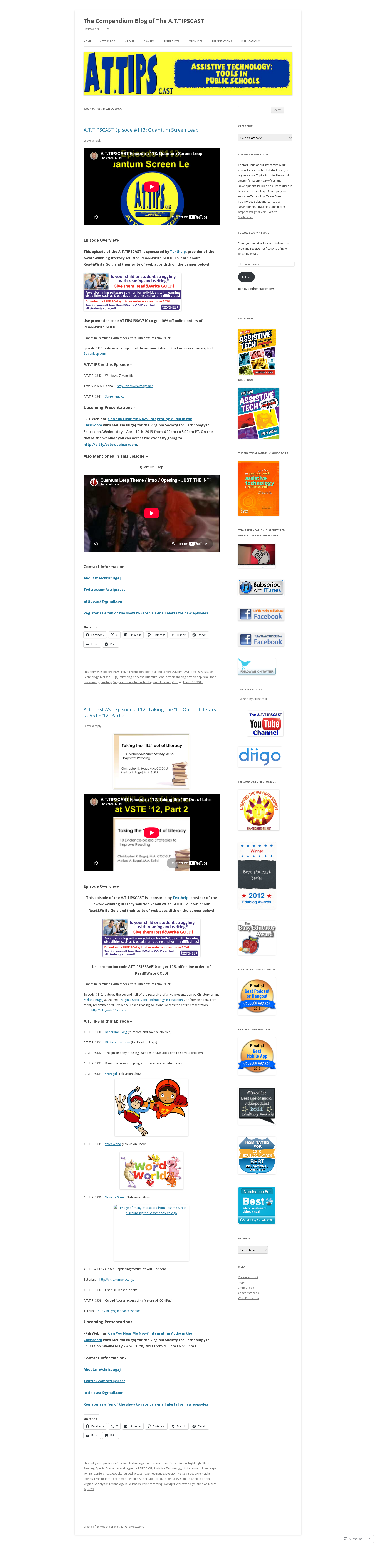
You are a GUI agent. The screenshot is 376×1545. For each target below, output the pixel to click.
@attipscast (245, 217)
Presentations (222, 41)
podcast (150, 672)
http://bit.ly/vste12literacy (109, 1010)
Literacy (170, 1473)
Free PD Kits (171, 41)
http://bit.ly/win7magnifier (135, 386)
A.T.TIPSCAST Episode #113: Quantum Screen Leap (141, 129)
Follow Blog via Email (253, 232)
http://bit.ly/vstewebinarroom (110, 444)
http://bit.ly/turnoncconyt (116, 1279)
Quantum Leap (154, 677)
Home (87, 41)
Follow (246, 277)
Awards (149, 41)
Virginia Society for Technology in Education (142, 682)
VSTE (175, 682)
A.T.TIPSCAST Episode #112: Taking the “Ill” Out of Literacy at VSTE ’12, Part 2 (150, 712)
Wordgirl (111, 1074)
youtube (197, 1484)
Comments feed (248, 1293)
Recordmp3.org (116, 1032)
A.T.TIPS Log (108, 41)
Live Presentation (175, 1463)
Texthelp (178, 251)
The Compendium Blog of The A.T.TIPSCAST (144, 21)
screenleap (194, 677)
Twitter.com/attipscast (104, 589)
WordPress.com (248, 1298)
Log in (242, 1282)
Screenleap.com (95, 353)
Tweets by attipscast (252, 699)
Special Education (107, 1468)
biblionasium (191, 1468)
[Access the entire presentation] (152, 761)
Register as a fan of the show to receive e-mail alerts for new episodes (146, 613)
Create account (248, 1277)
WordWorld (113, 1144)
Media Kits (195, 41)
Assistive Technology (130, 672)
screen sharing (176, 677)
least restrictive (154, 1473)
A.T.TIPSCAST (180, 672)
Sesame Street (115, 1197)
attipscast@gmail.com (103, 601)
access (195, 672)
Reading (89, 1468)
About (129, 41)
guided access (133, 1473)
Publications (250, 41)
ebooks (117, 1473)
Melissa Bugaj (109, 677)
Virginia (205, 1479)
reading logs (102, 1479)
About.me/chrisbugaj (102, 578)
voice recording (152, 1484)
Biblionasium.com (117, 1042)
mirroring (126, 677)
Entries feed (246, 1288)
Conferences (154, 1463)
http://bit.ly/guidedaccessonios (119, 1311)
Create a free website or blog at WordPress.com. (114, 1526)
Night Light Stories (200, 1463)
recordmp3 (119, 1479)
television (179, 1479)
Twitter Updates (250, 689)
